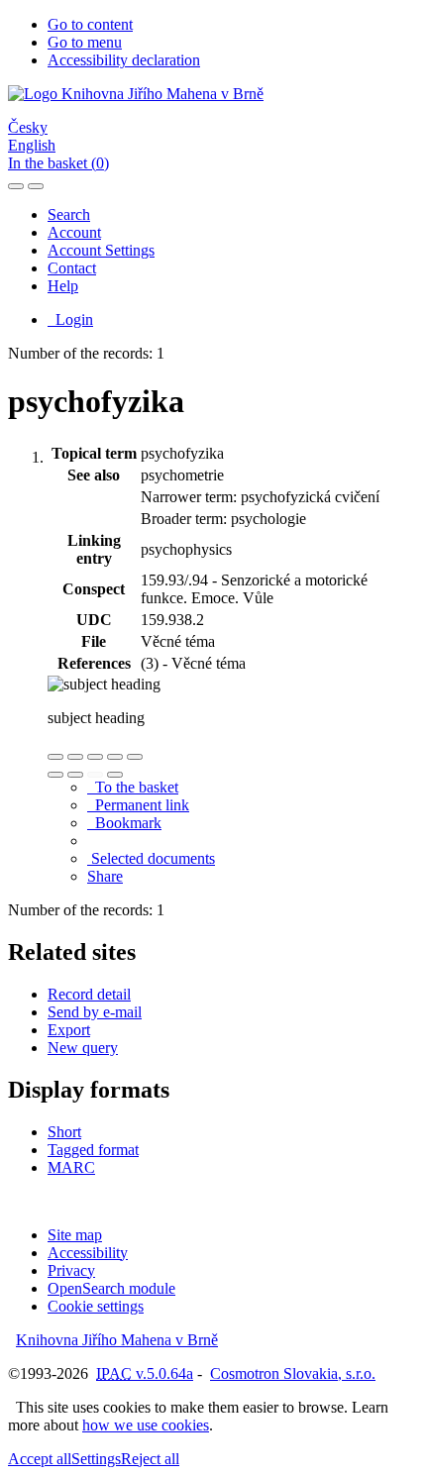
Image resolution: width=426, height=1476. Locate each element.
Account (74, 232)
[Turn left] (55, 775)
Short (64, 1131)
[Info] (135, 757)
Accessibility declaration (124, 60)
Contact (72, 268)
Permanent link (138, 804)
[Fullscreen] (115, 757)
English (31, 145)
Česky (28, 127)
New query (83, 1047)
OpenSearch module (111, 1288)
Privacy (71, 1270)
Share (105, 876)
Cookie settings (96, 1306)
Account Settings (101, 250)
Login (70, 319)
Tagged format (93, 1149)
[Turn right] (75, 775)
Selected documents (151, 858)
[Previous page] (95, 775)
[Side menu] (16, 186)
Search (69, 214)
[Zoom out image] (75, 757)
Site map (75, 1234)
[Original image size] (95, 757)
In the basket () (58, 163)
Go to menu (85, 42)
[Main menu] (36, 186)
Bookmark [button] (124, 822)
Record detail (89, 994)
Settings (96, 1458)
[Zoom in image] (55, 757)
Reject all (150, 1458)
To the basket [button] (132, 787)
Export (69, 1029)
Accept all (39, 1458)
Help (63, 285)
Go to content (90, 24)
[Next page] (115, 775)
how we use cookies (145, 1425)
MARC (71, 1167)
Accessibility (88, 1252)
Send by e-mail (95, 1011)
